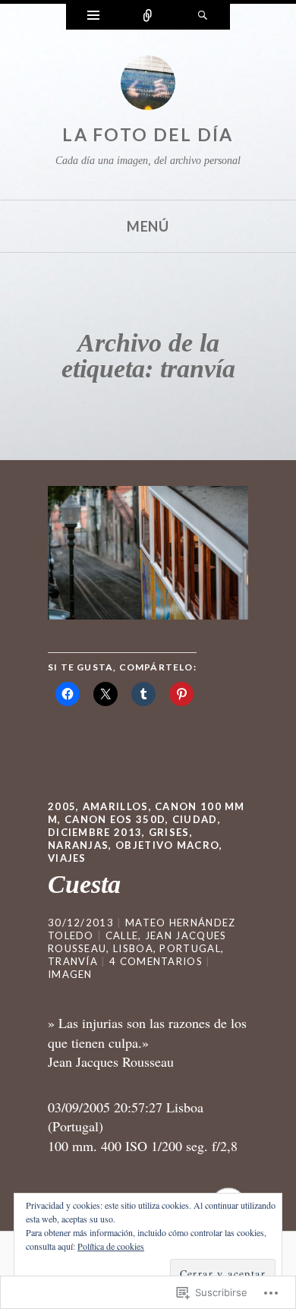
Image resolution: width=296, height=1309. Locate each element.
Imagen (70, 974)
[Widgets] (93, 17)
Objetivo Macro (167, 845)
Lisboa (133, 948)
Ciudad (195, 819)
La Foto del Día (148, 134)
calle (122, 935)
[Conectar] (148, 17)
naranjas (78, 845)
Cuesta (84, 884)
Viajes (67, 858)
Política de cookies (110, 1246)
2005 (62, 806)
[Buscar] (202, 17)
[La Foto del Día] (148, 86)
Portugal (189, 948)
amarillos (116, 806)
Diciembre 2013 (95, 832)
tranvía (73, 961)
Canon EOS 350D (115, 819)
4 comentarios (156, 961)
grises (169, 832)
